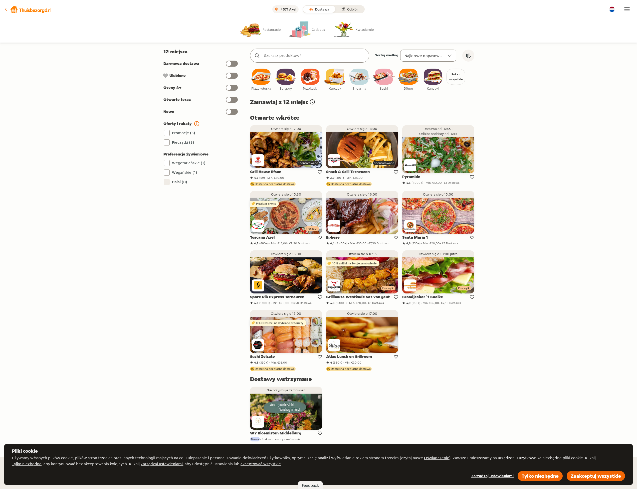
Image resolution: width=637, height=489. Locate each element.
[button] (28, 9)
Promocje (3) (183, 132)
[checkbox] (261, 80)
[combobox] (314, 56)
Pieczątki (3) (183, 142)
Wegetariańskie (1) (188, 163)
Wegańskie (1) (184, 172)
